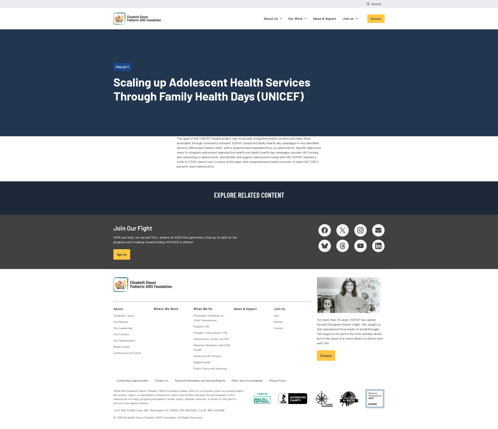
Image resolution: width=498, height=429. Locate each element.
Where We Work (165, 309)
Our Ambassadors (124, 341)
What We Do (203, 309)
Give (276, 316)
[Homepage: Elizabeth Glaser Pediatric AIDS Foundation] (127, 18)
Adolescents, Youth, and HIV (211, 339)
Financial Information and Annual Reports (200, 381)
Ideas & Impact (245, 309)
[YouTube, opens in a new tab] (360, 246)
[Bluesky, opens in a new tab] (324, 246)
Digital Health (202, 362)
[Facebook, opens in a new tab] (324, 230)
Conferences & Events (127, 353)
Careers (278, 328)
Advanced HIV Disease (208, 356)
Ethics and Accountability (247, 381)
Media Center (121, 347)
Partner (278, 322)
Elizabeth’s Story (123, 316)
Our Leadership (122, 328)
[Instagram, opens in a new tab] (360, 230)
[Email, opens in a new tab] (378, 230)
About (118, 309)
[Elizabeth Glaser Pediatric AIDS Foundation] (142, 284)
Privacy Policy (277, 381)
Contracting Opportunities (132, 381)
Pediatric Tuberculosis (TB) (210, 333)
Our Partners (121, 334)
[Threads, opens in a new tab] (342, 246)
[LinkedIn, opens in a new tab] (378, 246)
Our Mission (120, 322)
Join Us (279, 309)
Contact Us (161, 381)
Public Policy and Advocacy (210, 368)
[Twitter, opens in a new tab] (342, 230)
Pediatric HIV (202, 327)
